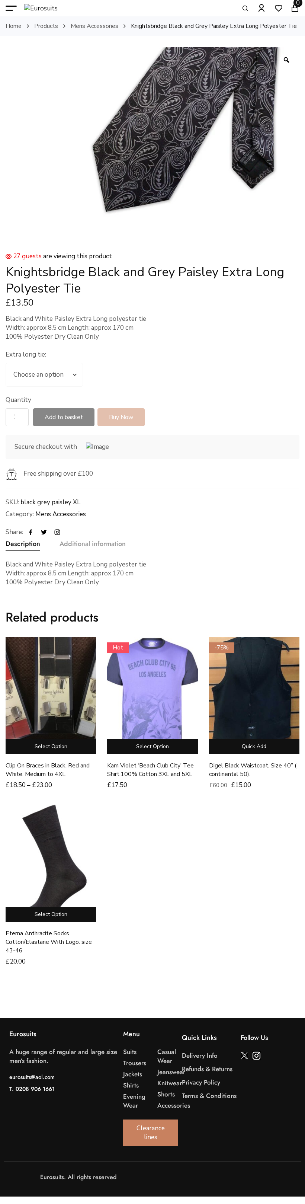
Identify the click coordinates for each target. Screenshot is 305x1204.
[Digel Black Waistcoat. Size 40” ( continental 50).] (254, 695)
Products (46, 26)
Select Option (51, 746)
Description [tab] (23, 543)
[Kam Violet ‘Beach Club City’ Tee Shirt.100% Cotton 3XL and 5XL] (152, 695)
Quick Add (254, 746)
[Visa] (156, 1177)
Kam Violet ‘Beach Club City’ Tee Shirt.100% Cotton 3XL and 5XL (150, 769)
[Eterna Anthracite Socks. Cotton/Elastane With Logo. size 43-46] (51, 863)
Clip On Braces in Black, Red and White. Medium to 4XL (48, 769)
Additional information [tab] (93, 543)
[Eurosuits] (48, 8)
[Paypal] (179, 1177)
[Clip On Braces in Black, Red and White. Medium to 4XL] (51, 695)
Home (14, 26)
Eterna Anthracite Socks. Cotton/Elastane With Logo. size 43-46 (49, 942)
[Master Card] (164, 1177)
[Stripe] (171, 1177)
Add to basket (64, 417)
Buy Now (121, 417)
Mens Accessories (94, 26)
